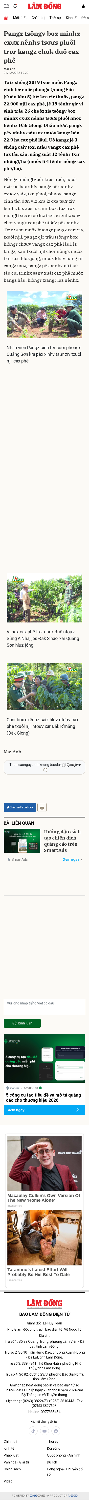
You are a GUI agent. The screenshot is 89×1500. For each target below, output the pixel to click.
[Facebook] (55, 1430)
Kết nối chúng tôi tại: (44, 1421)
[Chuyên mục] (7, 6)
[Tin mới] (15, 6)
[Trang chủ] (7, 18)
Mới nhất (20, 18)
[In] (42, 807)
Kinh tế (71, 18)
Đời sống (53, 1448)
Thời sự (55, 18)
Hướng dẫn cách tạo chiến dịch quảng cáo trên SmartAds (62, 841)
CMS (37, 1495)
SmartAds (20, 859)
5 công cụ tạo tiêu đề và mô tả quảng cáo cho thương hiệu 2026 (43, 1097)
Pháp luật (11, 1455)
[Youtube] (44, 1430)
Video (8, 1481)
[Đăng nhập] (83, 6)
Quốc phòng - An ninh (63, 1455)
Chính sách (12, 1469)
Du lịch (52, 1462)
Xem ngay (71, 859)
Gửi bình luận (22, 1023)
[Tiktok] (33, 1430)
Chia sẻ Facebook (21, 807)
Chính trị (38, 18)
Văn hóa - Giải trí (16, 1462)
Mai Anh (9, 69)
